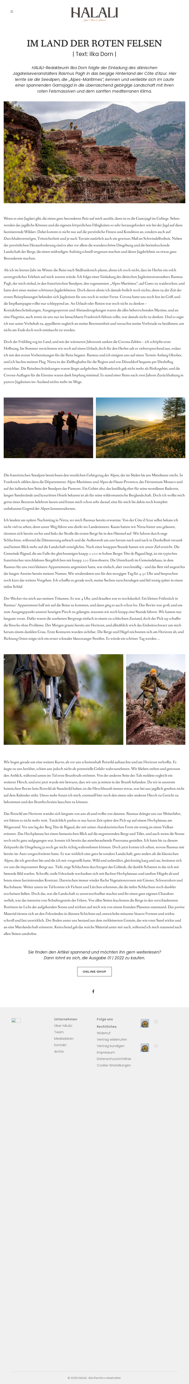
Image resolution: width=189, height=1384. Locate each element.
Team (59, 1032)
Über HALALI (63, 1026)
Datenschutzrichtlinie (114, 1059)
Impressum (106, 1052)
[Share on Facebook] (93, 991)
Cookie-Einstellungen (114, 1065)
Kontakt (60, 1045)
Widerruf (104, 1033)
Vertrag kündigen (110, 1046)
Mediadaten (64, 1039)
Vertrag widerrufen (112, 1039)
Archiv (59, 1051)
